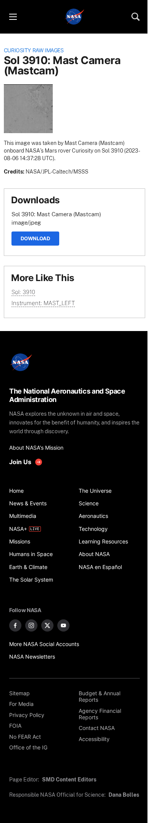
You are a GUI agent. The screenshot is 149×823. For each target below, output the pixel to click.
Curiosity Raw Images (34, 50)
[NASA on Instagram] (31, 625)
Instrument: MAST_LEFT (43, 303)
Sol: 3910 (23, 292)
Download (35, 238)
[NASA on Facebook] (15, 625)
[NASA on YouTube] (63, 625)
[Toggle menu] (12, 16)
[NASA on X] (47, 625)
